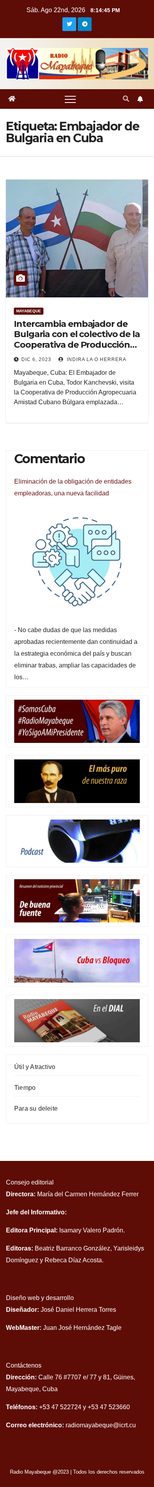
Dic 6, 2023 (36, 359)
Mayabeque (28, 311)
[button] (126, 98)
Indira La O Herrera (95, 359)
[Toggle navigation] (70, 99)
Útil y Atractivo (34, 1066)
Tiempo (25, 1087)
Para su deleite (36, 1108)
